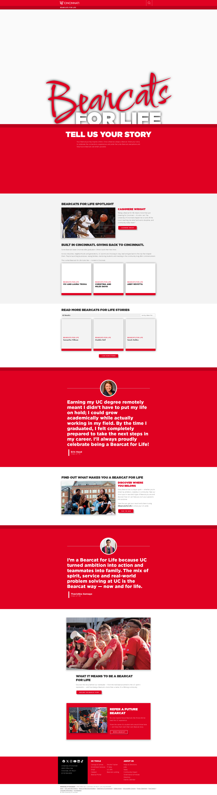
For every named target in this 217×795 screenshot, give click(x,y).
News (126, 770)
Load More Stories (109, 356)
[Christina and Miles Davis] (108, 271)
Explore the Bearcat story (89, 692)
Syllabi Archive (118, 788)
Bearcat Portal (96, 775)
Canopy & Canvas (97, 765)
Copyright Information (66, 790)
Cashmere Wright (127, 228)
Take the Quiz (126, 511)
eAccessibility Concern (129, 788)
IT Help (109, 767)
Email (93, 770)
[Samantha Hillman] (76, 327)
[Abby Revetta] (141, 271)
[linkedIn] (78, 761)
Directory (127, 777)
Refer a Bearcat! (119, 732)
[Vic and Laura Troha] (76, 271)
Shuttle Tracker (112, 765)
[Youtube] (74, 761)
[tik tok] (82, 761)
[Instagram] (71, 761)
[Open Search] (149, 3)
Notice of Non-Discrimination (87, 788)
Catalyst (94, 772)
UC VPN (109, 770)
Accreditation (77, 790)
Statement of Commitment (104, 788)
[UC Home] (69, 3)
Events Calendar (129, 780)
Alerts (61, 788)
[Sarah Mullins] (141, 327)
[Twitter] (67, 761)
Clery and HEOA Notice (71, 788)
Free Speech (152, 788)
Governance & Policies (132, 775)
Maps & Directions (130, 765)
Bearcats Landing (113, 772)
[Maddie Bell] (108, 327)
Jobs (125, 767)
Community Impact (130, 772)
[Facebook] (63, 761)
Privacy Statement (142, 788)
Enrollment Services (98, 767)
